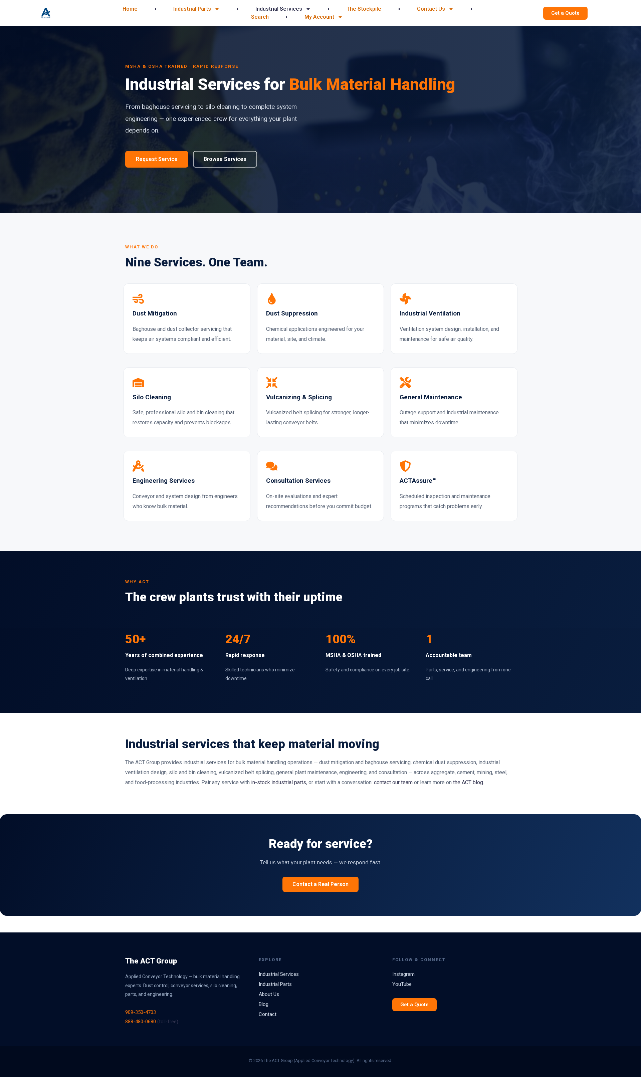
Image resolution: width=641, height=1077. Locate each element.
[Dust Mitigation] (138, 298)
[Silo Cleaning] (138, 382)
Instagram (403, 974)
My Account (319, 17)
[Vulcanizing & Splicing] (271, 382)
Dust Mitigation (155, 313)
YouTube (402, 984)
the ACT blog (468, 782)
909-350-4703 (140, 1012)
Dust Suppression (292, 313)
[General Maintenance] (405, 382)
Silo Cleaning (152, 397)
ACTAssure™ (418, 480)
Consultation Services (298, 480)
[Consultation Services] (271, 466)
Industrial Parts (192, 9)
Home (130, 9)
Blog (263, 1004)
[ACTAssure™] (405, 466)
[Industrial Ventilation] (405, 298)
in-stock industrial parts (278, 782)
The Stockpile (364, 9)
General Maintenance (431, 397)
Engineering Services (164, 480)
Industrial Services (278, 9)
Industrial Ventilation (430, 313)
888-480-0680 (140, 1022)
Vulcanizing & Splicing (299, 397)
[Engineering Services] (138, 466)
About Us (269, 994)
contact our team (393, 782)
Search (260, 17)
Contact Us (431, 9)
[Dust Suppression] (271, 298)
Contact (267, 1014)
